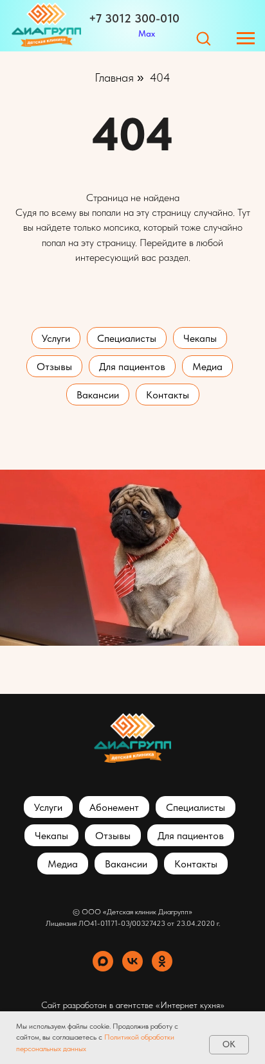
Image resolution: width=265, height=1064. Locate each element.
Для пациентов (132, 366)
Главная (114, 78)
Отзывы (54, 366)
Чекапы (200, 338)
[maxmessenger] (103, 961)
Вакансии (98, 395)
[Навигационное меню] (246, 38)
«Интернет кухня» (190, 1005)
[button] (203, 38)
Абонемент (114, 807)
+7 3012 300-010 (134, 18)
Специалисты (126, 338)
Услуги (56, 338)
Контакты (167, 395)
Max (146, 33)
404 (160, 78)
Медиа (207, 366)
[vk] (132, 961)
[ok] (162, 961)
